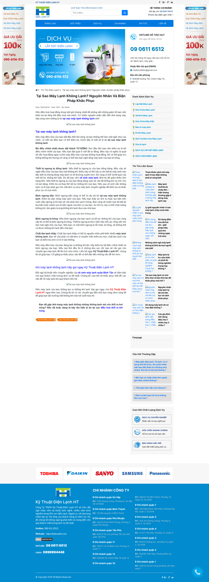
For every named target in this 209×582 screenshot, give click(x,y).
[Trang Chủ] (37, 90)
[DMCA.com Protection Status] (44, 539)
